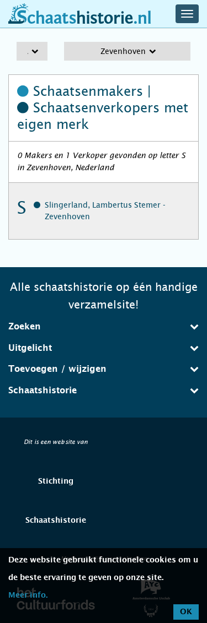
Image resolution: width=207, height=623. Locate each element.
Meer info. (27, 595)
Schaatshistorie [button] (42, 390)
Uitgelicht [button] (30, 348)
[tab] (103, 327)
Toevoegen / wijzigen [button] (57, 369)
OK (186, 612)
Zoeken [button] (24, 326)
